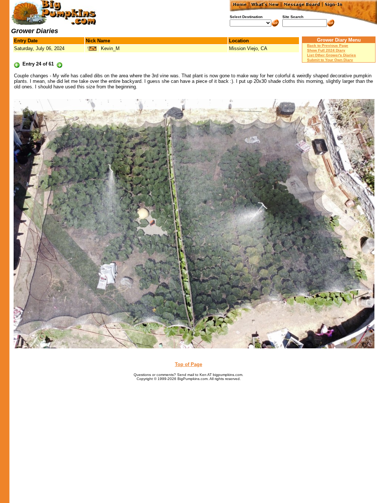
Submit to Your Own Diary (330, 60)
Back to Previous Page (327, 45)
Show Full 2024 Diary (326, 50)
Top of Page (188, 364)
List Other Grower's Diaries (331, 55)
